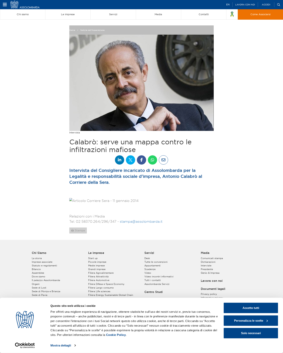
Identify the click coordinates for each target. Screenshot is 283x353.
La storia (37, 258)
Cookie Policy (116, 334)
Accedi (266, 4)
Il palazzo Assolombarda (46, 280)
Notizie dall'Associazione (92, 30)
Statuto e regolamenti (44, 265)
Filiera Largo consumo (101, 287)
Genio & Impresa (210, 273)
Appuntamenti (152, 265)
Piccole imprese (97, 262)
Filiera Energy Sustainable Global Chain (110, 295)
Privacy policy (209, 294)
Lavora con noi (245, 4)
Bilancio (36, 269)
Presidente (207, 269)
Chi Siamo (39, 252)
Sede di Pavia (39, 295)
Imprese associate (42, 262)
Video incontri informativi (158, 276)
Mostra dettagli (60, 345)
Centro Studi (153, 292)
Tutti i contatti (152, 280)
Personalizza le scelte (248, 320)
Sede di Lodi (39, 287)
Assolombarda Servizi (156, 284)
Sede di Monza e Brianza (46, 291)
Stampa (80, 230)
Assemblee (38, 273)
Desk (147, 258)
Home (72, 30)
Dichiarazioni (208, 262)
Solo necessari (251, 333)
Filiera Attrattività (98, 276)
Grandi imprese (96, 269)
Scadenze (150, 269)
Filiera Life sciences (99, 291)
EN (227, 4)
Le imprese (96, 252)
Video (147, 273)
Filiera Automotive (98, 280)
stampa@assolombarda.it (141, 221)
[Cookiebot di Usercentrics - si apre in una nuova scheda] (25, 345)
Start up (93, 258)
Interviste (206, 265)
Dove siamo (38, 276)
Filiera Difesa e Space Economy (106, 284)
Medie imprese (96, 265)
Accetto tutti (251, 308)
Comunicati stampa (212, 258)
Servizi (149, 252)
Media (205, 252)
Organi (35, 284)
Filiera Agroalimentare (101, 273)
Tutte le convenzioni (155, 262)
